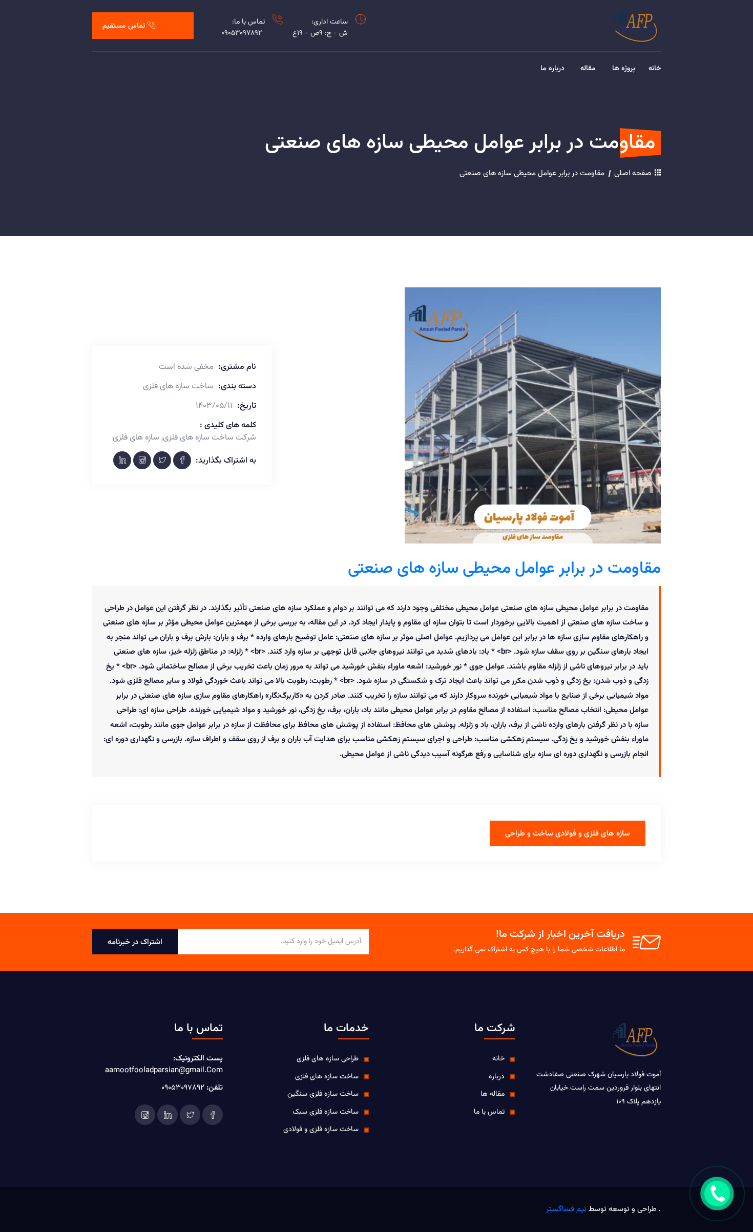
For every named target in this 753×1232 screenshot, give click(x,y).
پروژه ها (623, 69)
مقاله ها (492, 1094)
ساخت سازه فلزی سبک (325, 1112)
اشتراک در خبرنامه (135, 942)
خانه (655, 69)
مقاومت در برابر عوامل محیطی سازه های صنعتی (531, 173)
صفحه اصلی (634, 173)
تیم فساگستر (566, 1209)
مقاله (588, 69)
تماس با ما (489, 1112)
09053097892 (241, 33)
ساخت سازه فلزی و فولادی (321, 1129)
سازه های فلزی (136, 438)
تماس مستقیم (123, 26)
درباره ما (552, 69)
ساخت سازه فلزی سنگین (323, 1094)
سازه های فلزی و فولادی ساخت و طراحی (567, 834)
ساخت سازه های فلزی (327, 1076)
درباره (497, 1076)
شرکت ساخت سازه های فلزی (209, 438)
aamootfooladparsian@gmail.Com (164, 1070)
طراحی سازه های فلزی (328, 1058)
